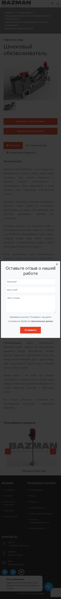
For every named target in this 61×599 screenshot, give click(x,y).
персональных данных (42, 321)
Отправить (30, 330)
